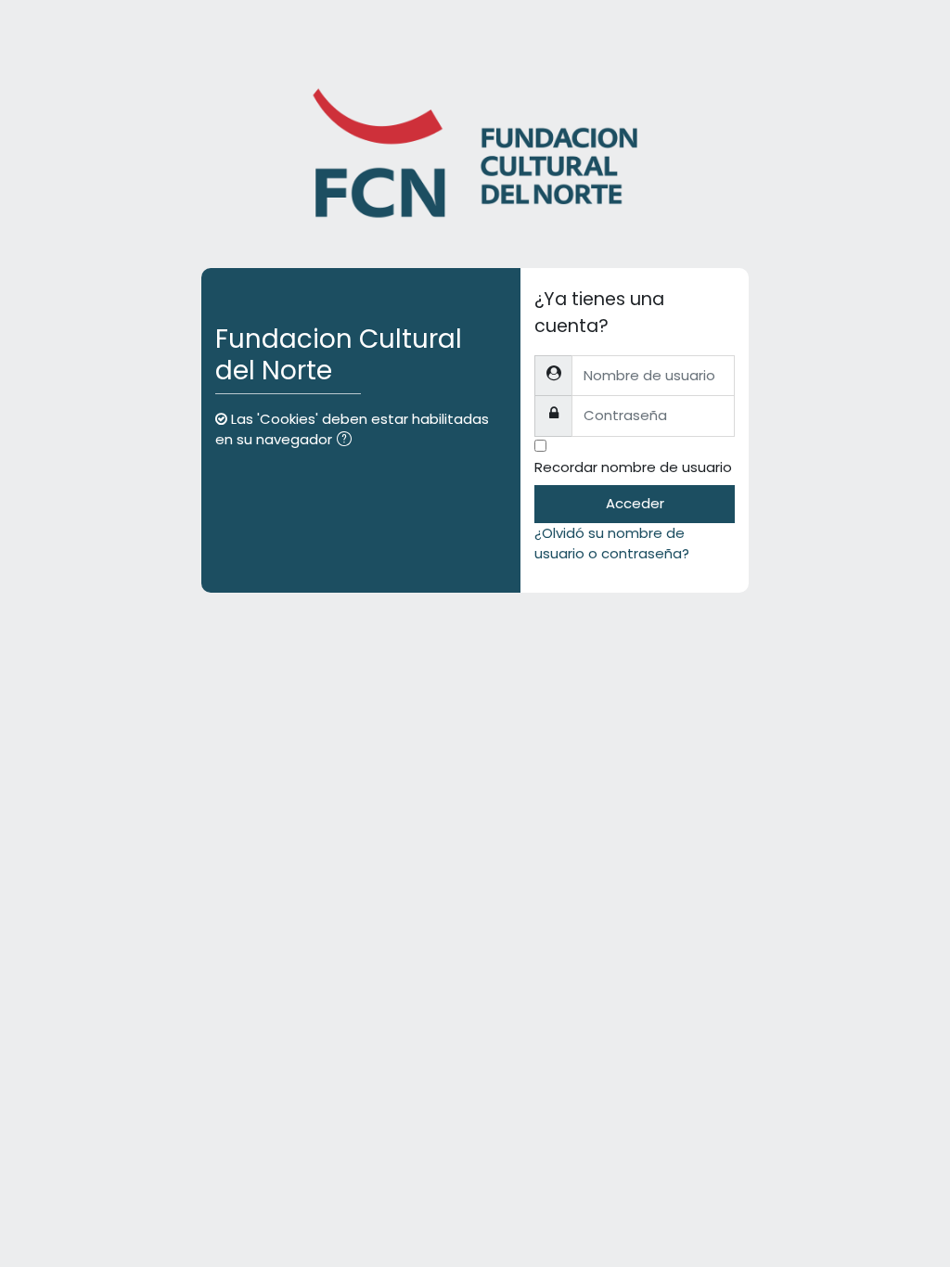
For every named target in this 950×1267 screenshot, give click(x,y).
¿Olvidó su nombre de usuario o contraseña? (611, 543)
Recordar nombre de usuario (633, 467)
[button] (348, 440)
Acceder (635, 503)
